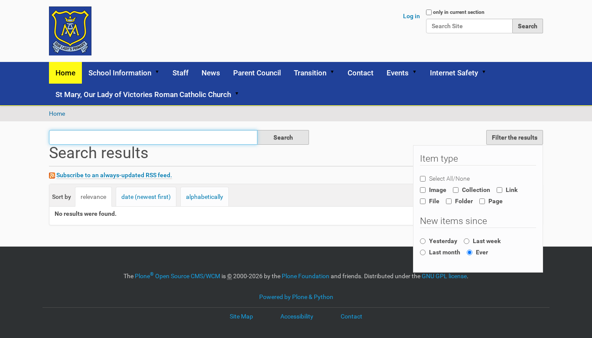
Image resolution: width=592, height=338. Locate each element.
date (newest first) (146, 196)
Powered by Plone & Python (296, 296)
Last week (487, 240)
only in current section (459, 12)
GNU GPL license (444, 276)
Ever (482, 252)
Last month (444, 252)
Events (398, 72)
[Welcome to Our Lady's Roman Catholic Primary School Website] (70, 30)
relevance (93, 196)
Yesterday (443, 240)
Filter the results (514, 137)
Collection (476, 189)
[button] (160, 73)
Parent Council (257, 72)
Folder (464, 201)
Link (511, 189)
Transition (310, 72)
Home (65, 72)
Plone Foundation (305, 276)
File (434, 201)
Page (495, 201)
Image (437, 189)
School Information (119, 72)
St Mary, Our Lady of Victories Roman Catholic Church (143, 94)
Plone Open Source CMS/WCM (177, 276)
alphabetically (204, 196)
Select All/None (449, 178)
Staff (180, 72)
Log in (411, 16)
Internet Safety (454, 72)
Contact (361, 72)
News (211, 72)
